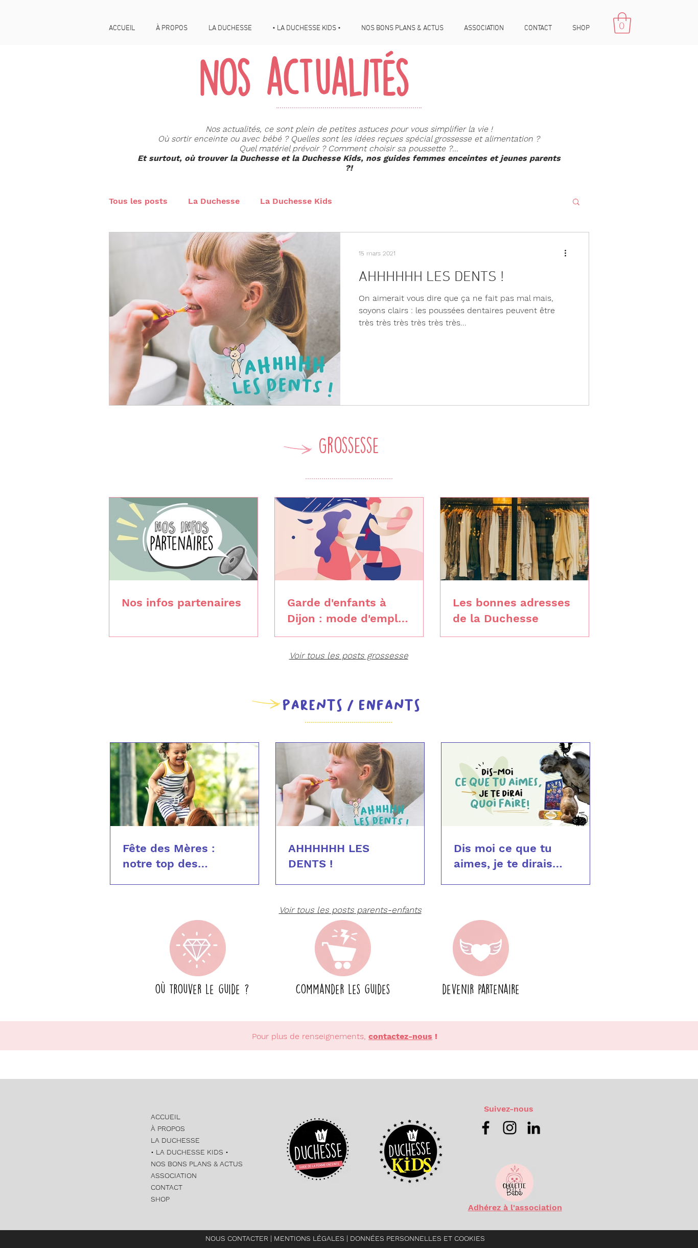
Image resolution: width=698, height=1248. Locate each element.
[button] (622, 23)
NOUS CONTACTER (236, 1238)
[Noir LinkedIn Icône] (534, 1128)
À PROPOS (168, 1128)
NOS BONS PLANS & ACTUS (197, 1164)
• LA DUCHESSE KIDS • (189, 1152)
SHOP (160, 1199)
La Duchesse (214, 201)
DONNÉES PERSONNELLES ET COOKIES (417, 1238)
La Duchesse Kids (296, 201)
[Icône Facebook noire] (486, 1128)
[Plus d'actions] (569, 253)
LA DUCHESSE (175, 1140)
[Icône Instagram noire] (510, 1128)
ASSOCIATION (174, 1175)
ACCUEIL (165, 1117)
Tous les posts (138, 201)
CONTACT (166, 1187)
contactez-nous (400, 1036)
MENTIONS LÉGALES (310, 1238)
